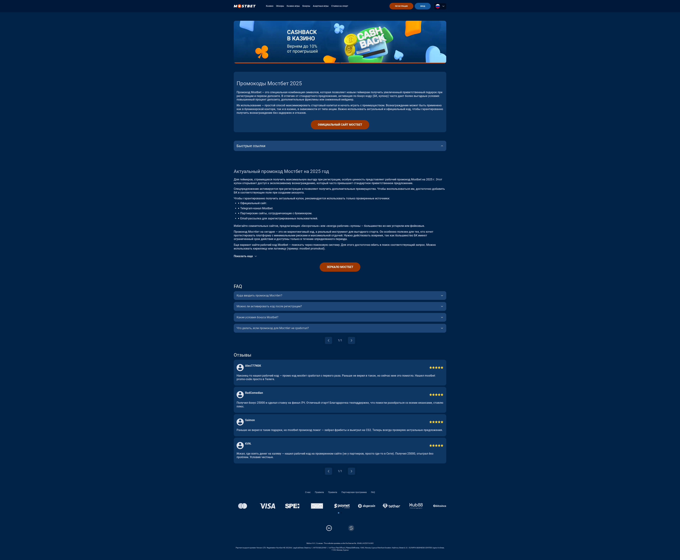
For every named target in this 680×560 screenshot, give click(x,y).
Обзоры (280, 6)
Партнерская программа (354, 492)
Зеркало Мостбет (340, 267)
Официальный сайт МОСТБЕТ (340, 124)
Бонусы (306, 6)
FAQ (373, 492)
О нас (308, 492)
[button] (338, 513)
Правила (319, 492)
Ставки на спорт (339, 6)
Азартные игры (321, 6)
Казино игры (293, 6)
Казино (269, 6)
